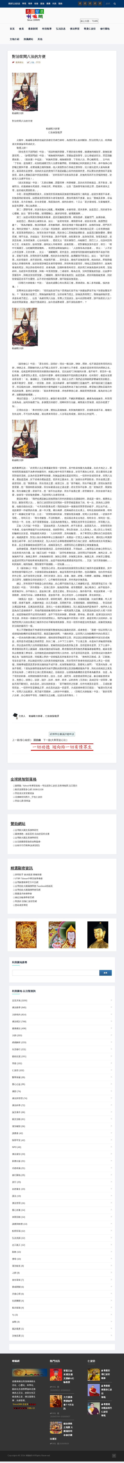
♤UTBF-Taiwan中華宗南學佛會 (28, 878)
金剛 (16, 1322)
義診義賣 (18, 1329)
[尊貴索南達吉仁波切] (94, 1390)
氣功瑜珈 (18, 1308)
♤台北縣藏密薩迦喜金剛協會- (27, 841)
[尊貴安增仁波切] (94, 1374)
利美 (54, 3)
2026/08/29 (64, 1444)
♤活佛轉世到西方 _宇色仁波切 (27, 797)
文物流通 (18, 1335)
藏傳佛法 (19, 1028)
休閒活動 (18, 1217)
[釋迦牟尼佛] (97, 934)
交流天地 (19, 1000)
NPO (16, 1147)
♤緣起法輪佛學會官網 (23, 897)
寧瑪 (24, 3)
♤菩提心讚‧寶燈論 (21, 801)
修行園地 (105, 28)
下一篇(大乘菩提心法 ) (55, 740)
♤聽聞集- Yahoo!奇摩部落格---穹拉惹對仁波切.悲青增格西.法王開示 (45, 785)
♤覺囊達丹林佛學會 (22, 893)
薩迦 (42, 3)
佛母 (16, 1259)
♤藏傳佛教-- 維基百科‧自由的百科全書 (31, 834)
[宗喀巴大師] (62, 934)
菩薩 (17, 1063)
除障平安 (18, 1140)
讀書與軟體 (19, 1224)
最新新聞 (33, 28)
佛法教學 (19, 1007)
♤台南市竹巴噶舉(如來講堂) (26, 845)
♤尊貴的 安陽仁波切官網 (25, 901)
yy (15, 1315)
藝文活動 (18, 1119)
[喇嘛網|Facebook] (80, 3)
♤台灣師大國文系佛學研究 (25, 830)
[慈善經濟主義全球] (100, 3)
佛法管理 (18, 1203)
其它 (16, 1182)
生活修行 (19, 1049)
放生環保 (18, 1280)
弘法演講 (18, 1238)
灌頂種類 (18, 1126)
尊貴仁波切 (90, 28)
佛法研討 (19, 1021)
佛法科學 (18, 1105)
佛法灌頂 (18, 1154)
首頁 (12, 28)
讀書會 (17, 1133)
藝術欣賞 (19, 1056)
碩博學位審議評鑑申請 (62, 734)
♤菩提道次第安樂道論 (23, 793)
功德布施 (18, 1168)
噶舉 (30, 3)
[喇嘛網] (95, 3)
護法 (16, 1196)
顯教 (60, 3)
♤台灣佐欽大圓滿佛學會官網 (26, 890)
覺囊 (48, 3)
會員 (21, 28)
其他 (40, 39)
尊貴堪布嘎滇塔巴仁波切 (106, 1408)
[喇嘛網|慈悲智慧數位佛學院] (85, 3)
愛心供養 (18, 1210)
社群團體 (18, 1301)
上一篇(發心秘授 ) (21, 740)
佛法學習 (74, 28)
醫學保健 (18, 1077)
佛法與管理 (19, 1098)
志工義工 (18, 1245)
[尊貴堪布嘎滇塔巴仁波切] (94, 1408)
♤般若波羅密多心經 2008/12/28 (28, 789)
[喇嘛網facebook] (114, 1456)
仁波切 (18, 1070)
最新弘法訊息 (14, 3)
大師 (17, 1035)
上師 (16, 1273)
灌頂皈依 (18, 1266)
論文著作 (18, 1112)
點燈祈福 (18, 1231)
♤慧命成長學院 (20, 905)
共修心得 (18, 1294)
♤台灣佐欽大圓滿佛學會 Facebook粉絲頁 (33, 886)
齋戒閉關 (18, 1287)
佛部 (16, 1091)
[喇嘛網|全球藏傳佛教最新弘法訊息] (90, 3)
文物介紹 (14, 39)
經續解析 (19, 1042)
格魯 (36, 3)
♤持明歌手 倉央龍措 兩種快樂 (27, 874)
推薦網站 (28, 39)
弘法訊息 (60, 28)
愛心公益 (18, 1084)
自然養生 (18, 1189)
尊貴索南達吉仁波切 (106, 1390)
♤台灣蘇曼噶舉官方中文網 (25, 882)
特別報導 (47, 28)
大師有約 (19, 1014)
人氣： (35, 62)
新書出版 (18, 1161)
